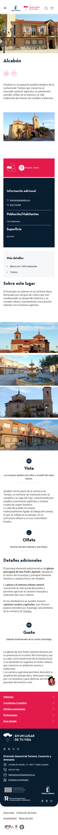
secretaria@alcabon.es (20, 200)
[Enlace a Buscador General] (46, 8)
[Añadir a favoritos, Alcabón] (14, 73)
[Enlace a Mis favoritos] (52, 8)
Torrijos (27, 611)
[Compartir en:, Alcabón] (6, 73)
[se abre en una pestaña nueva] (14, 790)
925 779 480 (15, 205)
